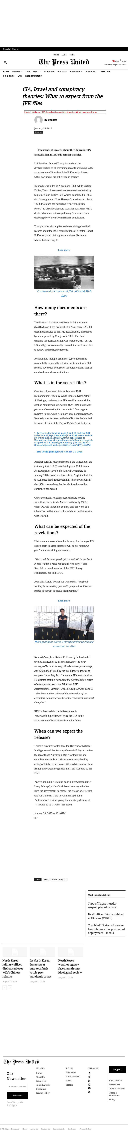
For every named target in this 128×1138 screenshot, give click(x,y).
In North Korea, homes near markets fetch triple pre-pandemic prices (41, 968)
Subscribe (17, 1096)
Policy (112, 1099)
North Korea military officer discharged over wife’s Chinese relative (12, 968)
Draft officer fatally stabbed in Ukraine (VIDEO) (106, 916)
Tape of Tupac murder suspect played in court (103, 905)
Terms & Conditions (114, 1094)
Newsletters (114, 1084)
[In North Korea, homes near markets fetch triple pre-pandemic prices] (42, 952)
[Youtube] (89, 1088)
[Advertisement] (64, 23)
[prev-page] (4, 987)
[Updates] (39, 120)
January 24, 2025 (73, 451)
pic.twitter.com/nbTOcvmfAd (75, 445)
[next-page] (10, 987)
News (46, 879)
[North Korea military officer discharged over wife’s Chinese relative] (14, 952)
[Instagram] (89, 1084)
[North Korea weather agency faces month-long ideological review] (70, 952)
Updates (36, 112)
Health (69, 1084)
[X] (65, 139)
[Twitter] (89, 1077)
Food (68, 1080)
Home (27, 112)
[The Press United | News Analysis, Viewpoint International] (64, 62)
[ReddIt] (73, 139)
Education (71, 1072)
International (115, 1080)
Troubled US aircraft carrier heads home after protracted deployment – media (106, 929)
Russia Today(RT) (59, 879)
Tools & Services (116, 1088)
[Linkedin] (88, 139)
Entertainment (73, 1076)
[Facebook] (57, 139)
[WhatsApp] (81, 139)
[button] (5, 62)
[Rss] (89, 1091)
